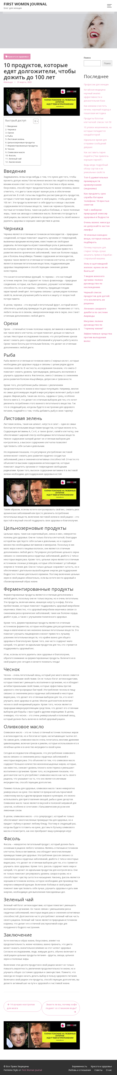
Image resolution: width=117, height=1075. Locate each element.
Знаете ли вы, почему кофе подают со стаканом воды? (61, 1006)
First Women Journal (25, 3)
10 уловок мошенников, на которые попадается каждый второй (98, 131)
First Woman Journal (32, 1070)
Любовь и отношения (79, 1070)
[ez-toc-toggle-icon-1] (34, 122)
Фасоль (12, 155)
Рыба (10, 136)
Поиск (87, 57)
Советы (98, 1070)
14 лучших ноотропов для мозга (21, 1006)
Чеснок (10, 149)
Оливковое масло (16, 152)
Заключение (15, 162)
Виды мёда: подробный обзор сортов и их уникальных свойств (96, 168)
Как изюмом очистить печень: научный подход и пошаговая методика (97, 109)
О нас (109, 1070)
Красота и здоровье (18, 57)
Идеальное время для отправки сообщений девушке (95, 143)
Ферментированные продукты (22, 145)
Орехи (10, 132)
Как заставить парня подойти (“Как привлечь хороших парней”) (96, 156)
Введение (12, 126)
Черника (11, 129)
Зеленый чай (15, 158)
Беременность (79, 1066)
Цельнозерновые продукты (21, 142)
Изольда (8, 82)
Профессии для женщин (96, 84)
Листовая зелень (15, 139)
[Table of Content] (36, 121)
